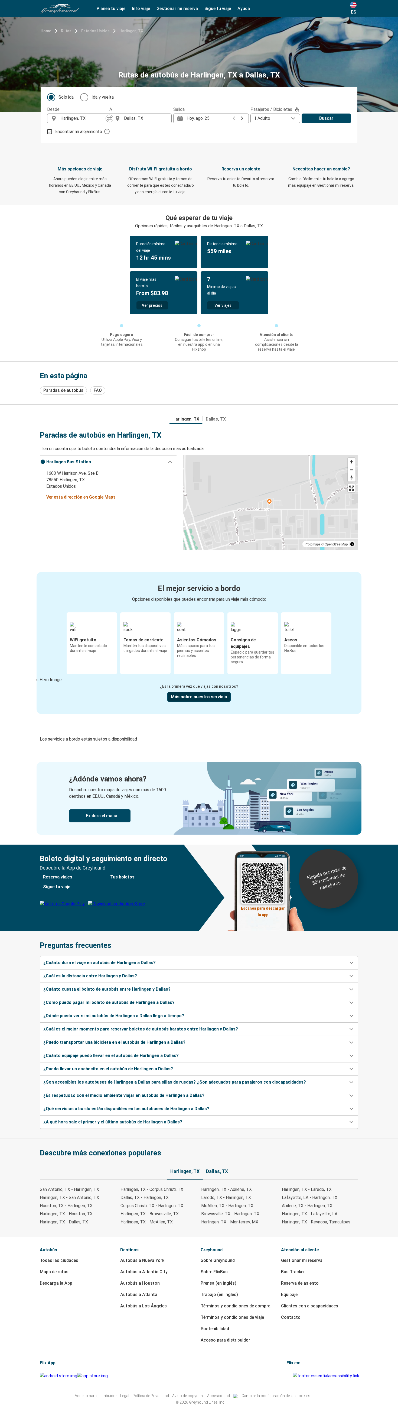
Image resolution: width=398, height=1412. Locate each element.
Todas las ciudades (59, 1260)
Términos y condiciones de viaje (232, 1317)
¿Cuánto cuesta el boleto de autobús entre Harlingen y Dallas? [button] (107, 989)
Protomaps (313, 544)
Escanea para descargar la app (263, 910)
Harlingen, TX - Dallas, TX (64, 1221)
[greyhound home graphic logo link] (59, 8)
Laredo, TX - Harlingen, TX (226, 1197)
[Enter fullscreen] (351, 488)
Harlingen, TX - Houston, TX (66, 1213)
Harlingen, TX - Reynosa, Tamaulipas (316, 1221)
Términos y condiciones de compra (235, 1305)
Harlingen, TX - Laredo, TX (307, 1189)
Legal (124, 1396)
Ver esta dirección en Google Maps (81, 497)
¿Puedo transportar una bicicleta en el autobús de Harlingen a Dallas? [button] (114, 1042)
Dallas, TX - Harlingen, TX (144, 1197)
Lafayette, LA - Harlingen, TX (309, 1197)
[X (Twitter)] (292, 1375)
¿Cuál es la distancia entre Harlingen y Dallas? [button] (90, 975)
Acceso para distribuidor (225, 1340)
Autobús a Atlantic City (144, 1271)
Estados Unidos (95, 31)
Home (46, 31)
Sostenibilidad (215, 1328)
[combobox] (83, 118)
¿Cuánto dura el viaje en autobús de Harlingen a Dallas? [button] (99, 962)
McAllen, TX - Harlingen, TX (227, 1205)
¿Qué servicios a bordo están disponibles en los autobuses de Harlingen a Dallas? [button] (126, 1108)
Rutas (66, 31)
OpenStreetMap (336, 544)
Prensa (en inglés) (218, 1283)
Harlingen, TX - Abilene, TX (226, 1189)
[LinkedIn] (290, 1375)
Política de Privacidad (150, 1396)
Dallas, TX (216, 419)
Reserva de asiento (300, 1283)
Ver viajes (222, 305)
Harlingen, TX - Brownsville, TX (149, 1213)
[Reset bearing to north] (351, 478)
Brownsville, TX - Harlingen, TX (230, 1213)
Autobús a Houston (140, 1283)
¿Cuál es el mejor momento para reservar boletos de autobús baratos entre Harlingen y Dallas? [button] (140, 1029)
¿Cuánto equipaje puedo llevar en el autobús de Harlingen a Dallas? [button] (111, 1055)
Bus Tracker (293, 1271)
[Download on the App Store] (92, 1376)
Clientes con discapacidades (309, 1305)
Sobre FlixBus (214, 1271)
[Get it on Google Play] (58, 1376)
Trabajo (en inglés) (219, 1294)
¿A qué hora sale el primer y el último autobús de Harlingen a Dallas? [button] (112, 1122)
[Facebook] (287, 1375)
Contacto (291, 1317)
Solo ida (66, 97)
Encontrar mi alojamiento (78, 131)
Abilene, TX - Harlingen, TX (307, 1205)
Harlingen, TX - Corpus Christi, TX (151, 1189)
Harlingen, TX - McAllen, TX (146, 1221)
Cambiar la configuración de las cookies (276, 1396)
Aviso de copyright (188, 1396)
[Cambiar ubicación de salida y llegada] (109, 118)
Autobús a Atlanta (138, 1294)
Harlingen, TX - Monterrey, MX (229, 1221)
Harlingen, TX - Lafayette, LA (309, 1213)
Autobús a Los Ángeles (143, 1305)
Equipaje (289, 1294)
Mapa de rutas (54, 1271)
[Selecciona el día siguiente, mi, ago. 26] (242, 118)
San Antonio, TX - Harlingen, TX (69, 1189)
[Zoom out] (351, 470)
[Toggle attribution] (352, 544)
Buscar (326, 118)
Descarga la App (56, 1283)
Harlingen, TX (131, 31)
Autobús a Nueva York (142, 1260)
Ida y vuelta (103, 97)
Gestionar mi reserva (301, 1260)
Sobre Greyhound (218, 1260)
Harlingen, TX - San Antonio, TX (69, 1197)
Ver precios (152, 305)
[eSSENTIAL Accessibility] (327, 1375)
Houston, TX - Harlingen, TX (66, 1205)
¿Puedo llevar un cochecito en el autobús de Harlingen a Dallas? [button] (108, 1068)
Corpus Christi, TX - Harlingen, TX (151, 1205)
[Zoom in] (351, 462)
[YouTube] (289, 1375)
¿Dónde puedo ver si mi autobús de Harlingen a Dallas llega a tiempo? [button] (113, 1015)
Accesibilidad (218, 1396)
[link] (199, 798)
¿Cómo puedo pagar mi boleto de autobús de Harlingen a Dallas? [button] (109, 1002)
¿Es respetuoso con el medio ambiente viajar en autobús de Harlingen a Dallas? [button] (123, 1095)
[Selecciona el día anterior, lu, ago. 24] (234, 118)
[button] (108, 461)
